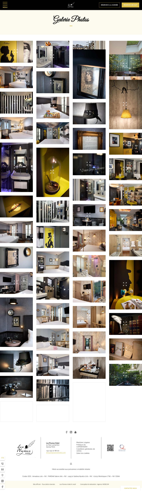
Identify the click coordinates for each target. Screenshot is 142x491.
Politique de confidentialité (81, 446)
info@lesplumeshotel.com (56, 452)
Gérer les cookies (82, 453)
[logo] (66, 432)
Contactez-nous (130, 488)
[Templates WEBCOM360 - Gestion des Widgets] (2, 475)
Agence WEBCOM (103, 484)
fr (2, 458)
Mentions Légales (83, 442)
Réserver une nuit (130, 5)
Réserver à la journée (109, 5)
